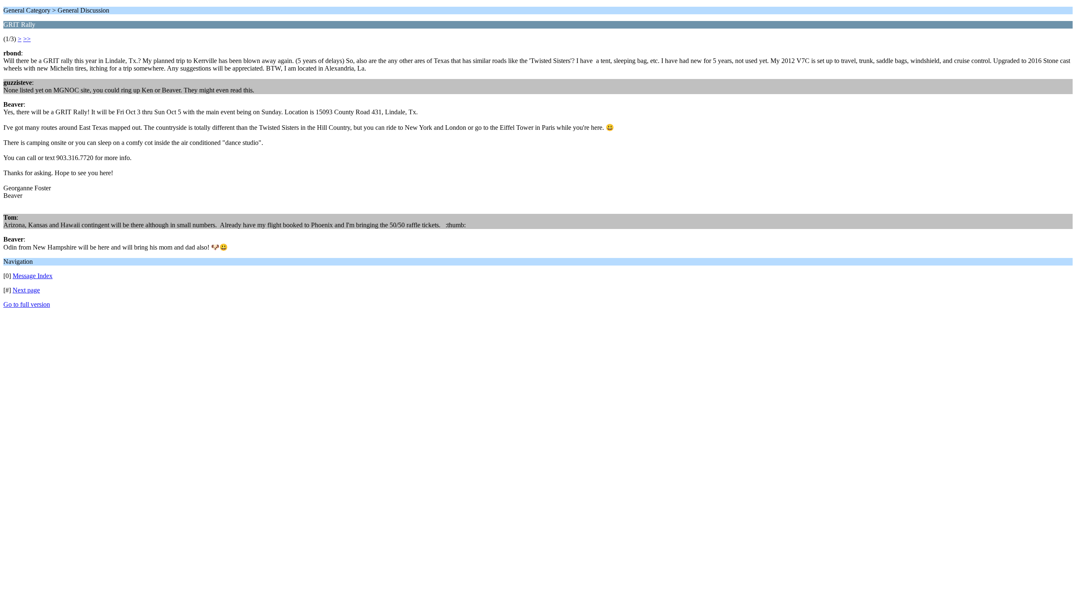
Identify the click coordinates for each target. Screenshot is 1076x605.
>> (27, 38)
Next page (26, 290)
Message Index (33, 275)
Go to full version (26, 304)
